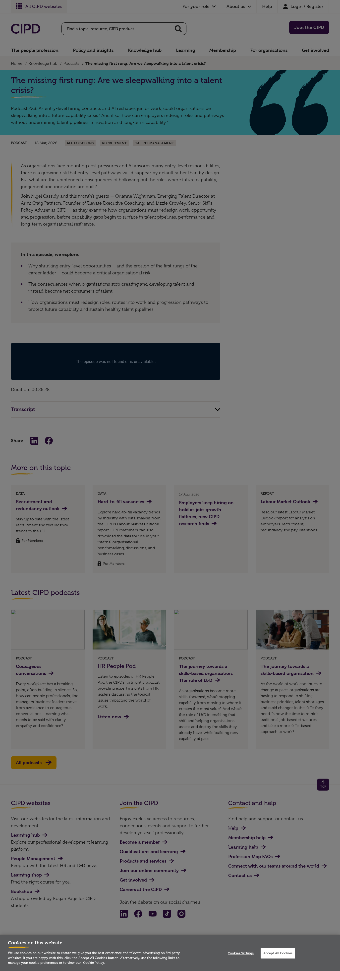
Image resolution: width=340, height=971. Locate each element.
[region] (170, 953)
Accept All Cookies (277, 953)
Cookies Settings (241, 953)
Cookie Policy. (94, 963)
